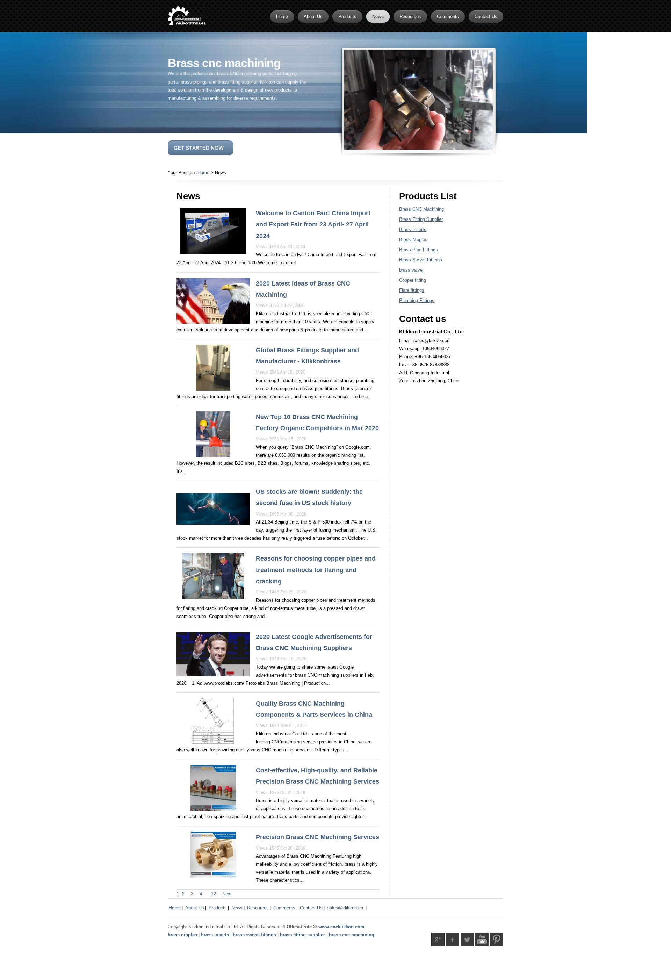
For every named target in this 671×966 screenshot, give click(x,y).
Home (203, 172)
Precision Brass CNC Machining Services (317, 837)
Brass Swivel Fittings (420, 259)
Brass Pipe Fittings (418, 249)
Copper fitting (412, 280)
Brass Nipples (413, 239)
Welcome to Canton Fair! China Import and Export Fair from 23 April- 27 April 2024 (313, 224)
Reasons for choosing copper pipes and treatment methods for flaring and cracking (316, 570)
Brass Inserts (412, 229)
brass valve (411, 270)
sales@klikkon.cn (345, 907)
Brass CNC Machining (421, 209)
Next (227, 893)
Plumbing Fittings (416, 300)
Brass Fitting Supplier (421, 219)
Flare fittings (411, 290)
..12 (212, 893)
